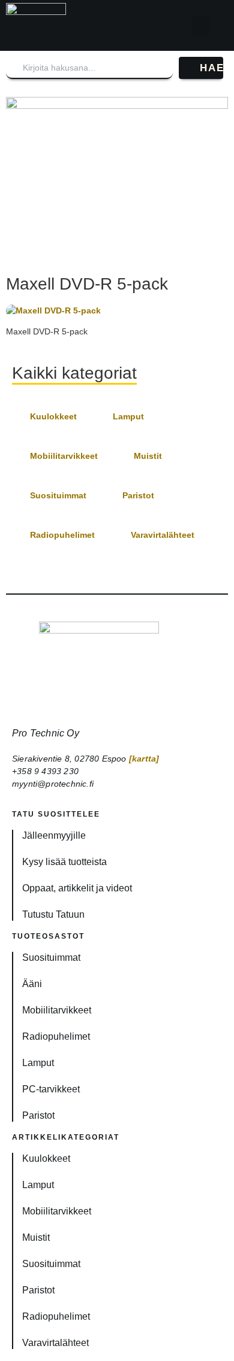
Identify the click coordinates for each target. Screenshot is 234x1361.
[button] (200, 25)
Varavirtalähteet (162, 535)
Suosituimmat (58, 495)
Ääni (32, 984)
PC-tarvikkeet (51, 1089)
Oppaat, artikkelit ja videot (77, 888)
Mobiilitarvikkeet (64, 456)
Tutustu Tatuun (53, 914)
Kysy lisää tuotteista (64, 862)
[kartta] (144, 758)
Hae (211, 68)
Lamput (128, 416)
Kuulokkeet (53, 416)
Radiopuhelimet (62, 535)
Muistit (148, 456)
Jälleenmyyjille (54, 835)
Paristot (138, 495)
